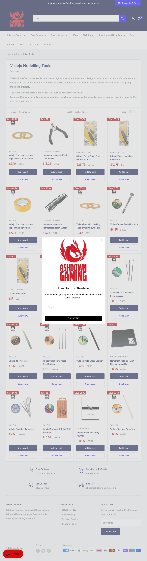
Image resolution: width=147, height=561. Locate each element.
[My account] (133, 18)
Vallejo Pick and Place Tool (122, 429)
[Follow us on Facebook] (38, 551)
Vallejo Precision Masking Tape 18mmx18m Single (21, 226)
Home (8, 54)
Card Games (37, 35)
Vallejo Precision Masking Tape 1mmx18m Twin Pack (88, 226)
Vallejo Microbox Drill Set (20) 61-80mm (56, 431)
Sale (132, 35)
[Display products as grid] (130, 112)
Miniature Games (14, 35)
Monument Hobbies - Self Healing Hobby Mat (122, 362)
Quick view (23, 179)
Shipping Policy (69, 523)
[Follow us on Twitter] (43, 551)
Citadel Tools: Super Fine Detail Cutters (88, 158)
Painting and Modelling (110, 35)
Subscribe (110, 531)
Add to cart (23, 172)
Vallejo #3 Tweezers (18, 360)
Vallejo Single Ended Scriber (89, 360)
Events (47, 44)
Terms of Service (69, 519)
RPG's (75, 35)
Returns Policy (68, 509)
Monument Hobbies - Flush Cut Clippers (55, 157)
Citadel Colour (83, 152)
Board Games (57, 35)
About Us (10, 44)
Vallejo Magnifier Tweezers (21, 429)
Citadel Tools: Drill (17, 293)
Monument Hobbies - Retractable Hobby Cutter (55, 226)
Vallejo (12, 151)
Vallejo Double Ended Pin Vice (124, 224)
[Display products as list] (135, 112)
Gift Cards (34, 44)
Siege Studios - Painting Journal (87, 434)
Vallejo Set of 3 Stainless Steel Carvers (122, 294)
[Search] (122, 18)
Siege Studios (82, 428)
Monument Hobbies (51, 151)
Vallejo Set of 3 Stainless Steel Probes (54, 362)
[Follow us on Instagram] (49, 551)
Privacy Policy (68, 514)
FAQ (22, 44)
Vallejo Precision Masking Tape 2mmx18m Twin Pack (21, 157)
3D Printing (88, 35)
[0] (139, 18)
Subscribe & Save (130, 3)
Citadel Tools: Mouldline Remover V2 (121, 158)
